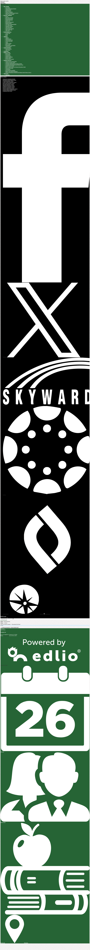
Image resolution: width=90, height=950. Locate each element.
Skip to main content (4, 1)
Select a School (3, 76)
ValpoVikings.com (9, 40)
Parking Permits (8, 23)
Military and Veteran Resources (11, 71)
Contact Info (7, 33)
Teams (6, 42)
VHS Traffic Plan (8, 29)
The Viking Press (8, 25)
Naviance (41, 614)
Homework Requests (9, 22)
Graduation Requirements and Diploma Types (14, 64)
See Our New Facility (9, 59)
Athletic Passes (8, 38)
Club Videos (7, 50)
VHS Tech (7, 30)
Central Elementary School (8, 81)
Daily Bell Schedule (9, 17)
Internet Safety (8, 58)
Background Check (9, 18)
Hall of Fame (7, 44)
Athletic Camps (8, 43)
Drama (6, 34)
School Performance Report (10, 8)
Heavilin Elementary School (8, 84)
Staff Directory (8, 10)
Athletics (7, 37)
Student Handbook (9, 19)
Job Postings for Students (10, 70)
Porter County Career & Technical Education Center (15, 67)
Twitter (81, 357)
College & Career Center (10, 62)
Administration (8, 9)
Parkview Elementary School (8, 87)
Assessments (7, 69)
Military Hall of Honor (9, 14)
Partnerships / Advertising (10, 45)
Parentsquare (47, 614)
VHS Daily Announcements (10, 24)
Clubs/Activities (8, 46)
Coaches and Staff (8, 41)
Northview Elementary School (9, 86)
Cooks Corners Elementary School (9, 82)
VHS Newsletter (8, 27)
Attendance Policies (9, 26)
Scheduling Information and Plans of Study (13, 63)
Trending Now (8, 55)
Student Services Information (11, 61)
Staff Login (3, 616)
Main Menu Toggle (4, 4)
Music (6, 35)
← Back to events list (5, 627)
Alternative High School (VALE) (11, 13)
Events (1, 625)
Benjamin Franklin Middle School (9, 80)
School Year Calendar (9, 28)
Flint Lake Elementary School (9, 83)
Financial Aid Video (9, 68)
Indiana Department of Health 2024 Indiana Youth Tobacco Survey (18, 72)
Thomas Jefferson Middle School (9, 90)
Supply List (7, 20)
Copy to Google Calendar (5, 624)
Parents (6, 16)
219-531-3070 (6, 635)
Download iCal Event (16, 624)
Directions (26, 942)
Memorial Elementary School (8, 85)
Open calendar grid (14, 627)
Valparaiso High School (7, 91)
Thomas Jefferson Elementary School (10, 88)
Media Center (8, 53)
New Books (7, 54)
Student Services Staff (9, 65)
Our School (7, 7)
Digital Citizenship (9, 12)
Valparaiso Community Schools (9, 79)
